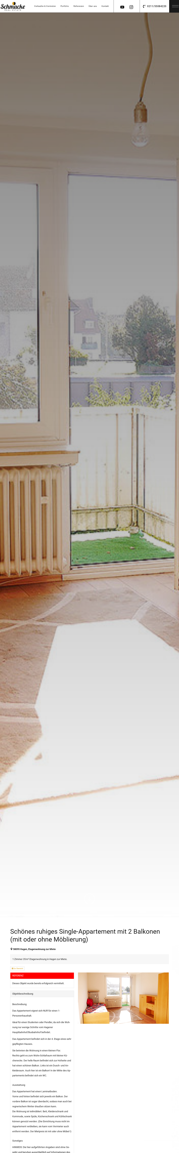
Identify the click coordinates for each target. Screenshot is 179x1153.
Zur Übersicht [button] (18, 968)
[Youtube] (122, 6)
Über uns (93, 6)
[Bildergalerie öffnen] (123, 998)
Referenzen (79, 6)
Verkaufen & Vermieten (45, 6)
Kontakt (105, 6)
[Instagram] (131, 6)
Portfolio (65, 6)
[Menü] (175, 5)
